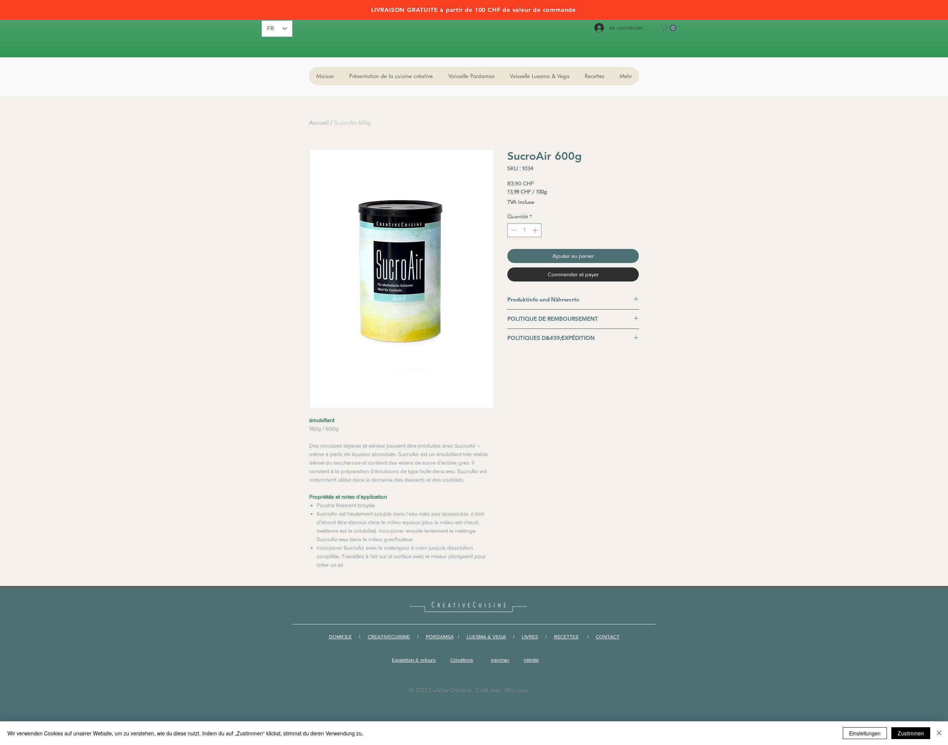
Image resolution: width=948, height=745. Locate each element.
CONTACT (608, 637)
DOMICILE (340, 637)
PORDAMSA (440, 637)
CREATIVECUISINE (389, 637)
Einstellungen (865, 733)
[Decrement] (513, 230)
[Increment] (535, 230)
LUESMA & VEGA (486, 637)
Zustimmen (911, 733)
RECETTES (566, 637)
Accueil (319, 122)
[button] (669, 27)
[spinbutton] (524, 230)
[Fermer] (939, 733)
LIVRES (530, 637)
